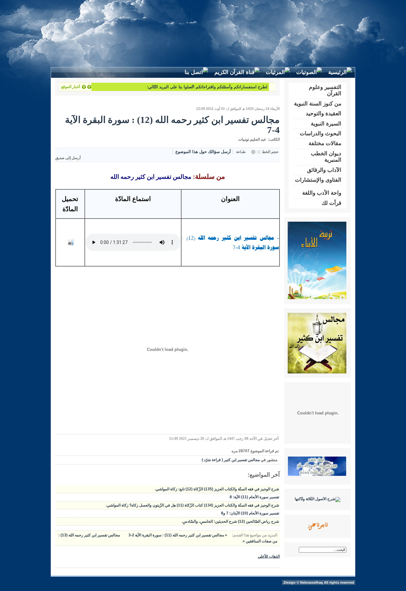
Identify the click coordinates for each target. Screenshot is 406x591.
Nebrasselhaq (311, 582)
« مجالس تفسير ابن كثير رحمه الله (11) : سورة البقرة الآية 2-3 (177, 535)
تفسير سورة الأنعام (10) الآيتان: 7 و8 (250, 513)
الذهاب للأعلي (269, 556)
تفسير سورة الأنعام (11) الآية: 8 (254, 497)
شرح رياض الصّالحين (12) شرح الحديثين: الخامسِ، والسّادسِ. (230, 521)
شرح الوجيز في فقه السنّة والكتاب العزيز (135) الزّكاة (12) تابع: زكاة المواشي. (217, 489)
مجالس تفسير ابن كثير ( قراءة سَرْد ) (231, 460)
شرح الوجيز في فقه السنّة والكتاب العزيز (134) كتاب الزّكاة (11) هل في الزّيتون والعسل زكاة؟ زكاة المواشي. (192, 505)
